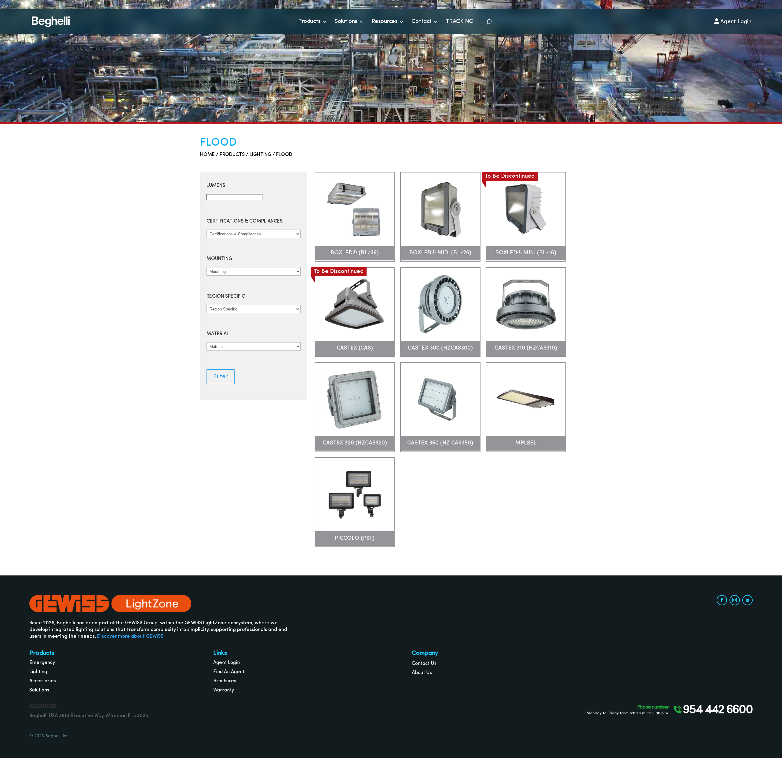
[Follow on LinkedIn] (747, 600)
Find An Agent (228, 671)
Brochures (224, 681)
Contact (421, 21)
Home (207, 154)
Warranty (223, 690)
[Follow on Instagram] (734, 600)
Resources (384, 21)
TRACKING (459, 21)
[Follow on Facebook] (722, 600)
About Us (422, 672)
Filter (220, 377)
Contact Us (424, 663)
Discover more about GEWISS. (131, 636)
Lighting (260, 154)
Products (309, 21)
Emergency (42, 662)
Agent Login (226, 662)
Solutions (345, 21)
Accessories (42, 681)
